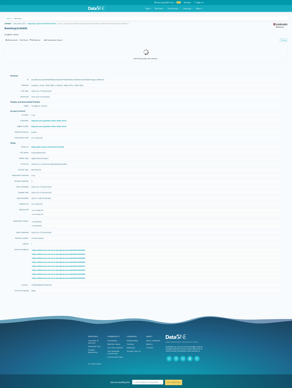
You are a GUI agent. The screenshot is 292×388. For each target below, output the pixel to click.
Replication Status (21, 221)
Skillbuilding (132, 341)
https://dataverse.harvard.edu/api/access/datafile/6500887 (58, 266)
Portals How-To (134, 351)
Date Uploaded (22, 187)
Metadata (18, 18)
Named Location (22, 238)
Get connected (173, 382)
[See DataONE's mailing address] (197, 359)
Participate (112, 341)
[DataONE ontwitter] (169, 359)
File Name (24, 153)
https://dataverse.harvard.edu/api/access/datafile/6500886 (58, 274)
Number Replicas (21, 181)
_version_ (25, 285)
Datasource (24, 204)
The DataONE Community (113, 352)
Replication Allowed (20, 175)
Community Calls (115, 357)
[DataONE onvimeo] (176, 359)
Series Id (25, 147)
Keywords (24, 97)
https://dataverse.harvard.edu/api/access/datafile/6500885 (58, 250)
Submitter (24, 121)
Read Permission (22, 132)
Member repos (113, 344)
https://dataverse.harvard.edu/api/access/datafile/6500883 (58, 278)
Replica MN (24, 210)
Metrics (149, 344)
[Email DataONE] (183, 359)
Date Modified (23, 198)
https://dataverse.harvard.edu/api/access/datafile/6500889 (58, 258)
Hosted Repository (93, 351)
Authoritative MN (21, 138)
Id (28, 80)
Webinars (131, 348)
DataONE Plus (94, 346)
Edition (26, 244)
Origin (26, 106)
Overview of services (93, 342)
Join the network (115, 348)
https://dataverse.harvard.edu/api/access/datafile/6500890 (58, 270)
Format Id (25, 164)
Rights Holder (23, 126)
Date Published (22, 232)
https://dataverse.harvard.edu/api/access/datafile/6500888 (58, 262)
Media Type (24, 158)
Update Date (23, 192)
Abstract (25, 85)
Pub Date (25, 91)
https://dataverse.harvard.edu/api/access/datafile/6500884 (58, 254)
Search (9, 18)
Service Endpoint (21, 250)
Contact (149, 348)
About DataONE (153, 341)
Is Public (25, 115)
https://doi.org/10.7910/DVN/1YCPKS (42, 24)
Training (130, 344)
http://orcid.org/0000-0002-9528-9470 (48, 121)
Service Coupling (22, 291)
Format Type (23, 170)
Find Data (96, 364)
